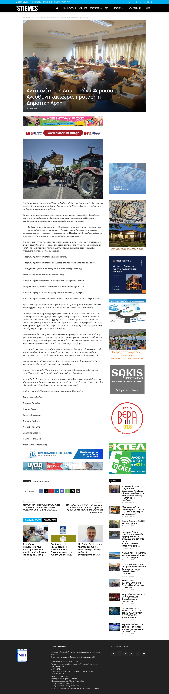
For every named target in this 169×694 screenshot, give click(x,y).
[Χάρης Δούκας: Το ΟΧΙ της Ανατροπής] (114, 524)
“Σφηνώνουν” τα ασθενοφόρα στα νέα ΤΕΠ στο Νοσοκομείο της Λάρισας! (133, 510)
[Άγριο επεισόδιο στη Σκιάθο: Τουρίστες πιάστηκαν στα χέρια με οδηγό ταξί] (114, 627)
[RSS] (144, 2)
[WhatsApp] (67, 491)
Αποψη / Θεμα (96, 8)
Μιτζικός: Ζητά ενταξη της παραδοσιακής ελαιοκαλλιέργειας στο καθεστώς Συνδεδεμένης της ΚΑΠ (90, 549)
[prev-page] (24, 559)
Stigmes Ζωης (135, 8)
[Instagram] (136, 2)
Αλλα (148, 8)
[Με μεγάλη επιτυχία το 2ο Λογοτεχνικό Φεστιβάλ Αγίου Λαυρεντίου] (114, 597)
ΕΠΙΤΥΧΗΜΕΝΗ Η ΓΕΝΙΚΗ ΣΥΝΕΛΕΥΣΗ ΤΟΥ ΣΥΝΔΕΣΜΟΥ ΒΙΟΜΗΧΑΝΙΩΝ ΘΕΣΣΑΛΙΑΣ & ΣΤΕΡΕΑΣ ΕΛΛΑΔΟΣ (41, 507)
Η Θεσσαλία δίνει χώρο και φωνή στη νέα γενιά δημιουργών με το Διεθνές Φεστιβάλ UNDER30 (134, 569)
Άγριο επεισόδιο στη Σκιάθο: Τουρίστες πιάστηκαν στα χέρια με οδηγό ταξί (133, 628)
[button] (129, 2)
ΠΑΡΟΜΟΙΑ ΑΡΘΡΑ (32, 520)
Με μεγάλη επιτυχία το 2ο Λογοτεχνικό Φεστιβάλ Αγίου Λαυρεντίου (133, 598)
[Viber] (62, 491)
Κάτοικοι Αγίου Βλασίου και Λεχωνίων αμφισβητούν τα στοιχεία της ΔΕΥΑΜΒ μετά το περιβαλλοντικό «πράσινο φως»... (133, 539)
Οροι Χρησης (47, 2)
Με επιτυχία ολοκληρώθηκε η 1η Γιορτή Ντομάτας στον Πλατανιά (134, 584)
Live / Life (83, 8)
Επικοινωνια (36, 2)
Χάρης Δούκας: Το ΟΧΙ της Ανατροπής (133, 522)
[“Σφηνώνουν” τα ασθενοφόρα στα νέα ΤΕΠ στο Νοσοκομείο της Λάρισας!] (114, 510)
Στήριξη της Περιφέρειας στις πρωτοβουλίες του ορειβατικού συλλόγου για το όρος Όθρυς (35, 549)
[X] (148, 2)
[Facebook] (133, 2)
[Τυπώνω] (78, 491)
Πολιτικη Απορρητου (62, 2)
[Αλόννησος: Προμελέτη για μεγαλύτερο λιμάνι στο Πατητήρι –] (114, 556)
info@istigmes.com (63, 676)
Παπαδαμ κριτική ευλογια (41, 481)
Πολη (107, 8)
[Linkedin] (56, 491)
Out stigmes (117, 8)
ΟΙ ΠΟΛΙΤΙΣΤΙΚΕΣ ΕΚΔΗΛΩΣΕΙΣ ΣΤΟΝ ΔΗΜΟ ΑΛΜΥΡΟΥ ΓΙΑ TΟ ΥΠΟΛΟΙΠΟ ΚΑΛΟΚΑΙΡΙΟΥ (132, 613)
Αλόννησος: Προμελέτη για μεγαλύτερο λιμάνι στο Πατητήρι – (134, 555)
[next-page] (28, 559)
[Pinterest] (51, 491)
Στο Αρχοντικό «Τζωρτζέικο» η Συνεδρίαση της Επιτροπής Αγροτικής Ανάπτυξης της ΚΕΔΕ (62, 549)
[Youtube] (151, 2)
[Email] (72, 491)
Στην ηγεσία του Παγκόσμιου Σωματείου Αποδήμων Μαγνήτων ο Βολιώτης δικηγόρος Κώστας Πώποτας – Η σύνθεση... (133, 493)
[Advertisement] (84, 32)
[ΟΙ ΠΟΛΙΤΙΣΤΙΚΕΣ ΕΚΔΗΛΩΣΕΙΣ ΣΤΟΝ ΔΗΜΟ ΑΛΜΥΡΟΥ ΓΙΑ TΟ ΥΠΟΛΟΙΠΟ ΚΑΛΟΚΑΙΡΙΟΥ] (114, 611)
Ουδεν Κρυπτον (69, 8)
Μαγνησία (30, 85)
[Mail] (140, 2)
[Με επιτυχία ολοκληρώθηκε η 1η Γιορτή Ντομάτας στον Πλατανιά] (114, 583)
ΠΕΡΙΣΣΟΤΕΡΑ (50, 520)
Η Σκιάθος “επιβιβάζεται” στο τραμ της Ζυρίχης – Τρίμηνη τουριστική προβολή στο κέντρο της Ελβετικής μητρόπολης (84, 508)
